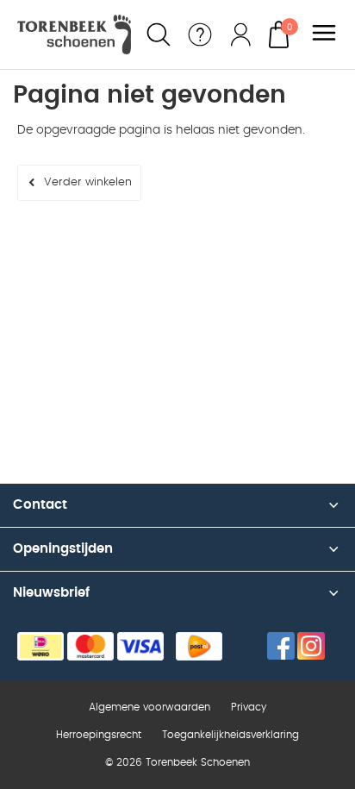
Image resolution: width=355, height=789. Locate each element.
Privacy (248, 707)
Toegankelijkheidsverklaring (230, 735)
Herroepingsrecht (98, 735)
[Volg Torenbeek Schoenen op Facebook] (281, 646)
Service (200, 34)
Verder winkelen (88, 182)
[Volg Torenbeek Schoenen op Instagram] (311, 646)
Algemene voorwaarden (149, 707)
